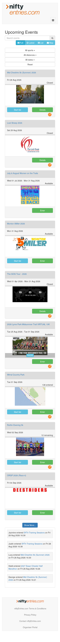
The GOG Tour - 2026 (17, 274)
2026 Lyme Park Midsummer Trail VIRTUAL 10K (28, 324)
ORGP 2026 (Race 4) (16, 475)
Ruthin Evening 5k (15, 425)
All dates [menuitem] (29, 59)
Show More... (30, 525)
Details (42, 109)
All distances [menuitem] (29, 55)
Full (21, 42)
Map (51, 42)
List (41, 42)
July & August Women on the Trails (22, 173)
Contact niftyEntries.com (30, 621)
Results (30, 355)
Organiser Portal (30, 627)
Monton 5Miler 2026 (16, 223)
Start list (17, 109)
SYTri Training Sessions (34, 532)
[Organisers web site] (49, 114)
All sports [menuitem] (29, 50)
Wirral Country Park (15, 374)
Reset (30, 64)
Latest (31, 42)
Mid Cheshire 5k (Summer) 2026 (21, 72)
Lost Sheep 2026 (14, 122)
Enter (42, 210)
